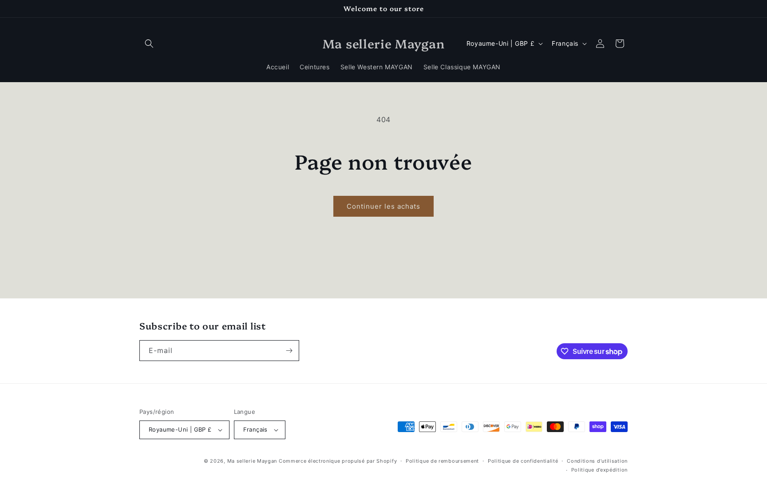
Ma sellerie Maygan (252, 461)
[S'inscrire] (289, 350)
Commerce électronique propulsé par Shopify (338, 461)
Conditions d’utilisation (597, 461)
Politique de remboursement (442, 461)
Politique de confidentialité (523, 461)
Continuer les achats (383, 206)
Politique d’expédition (599, 470)
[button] (149, 43)
